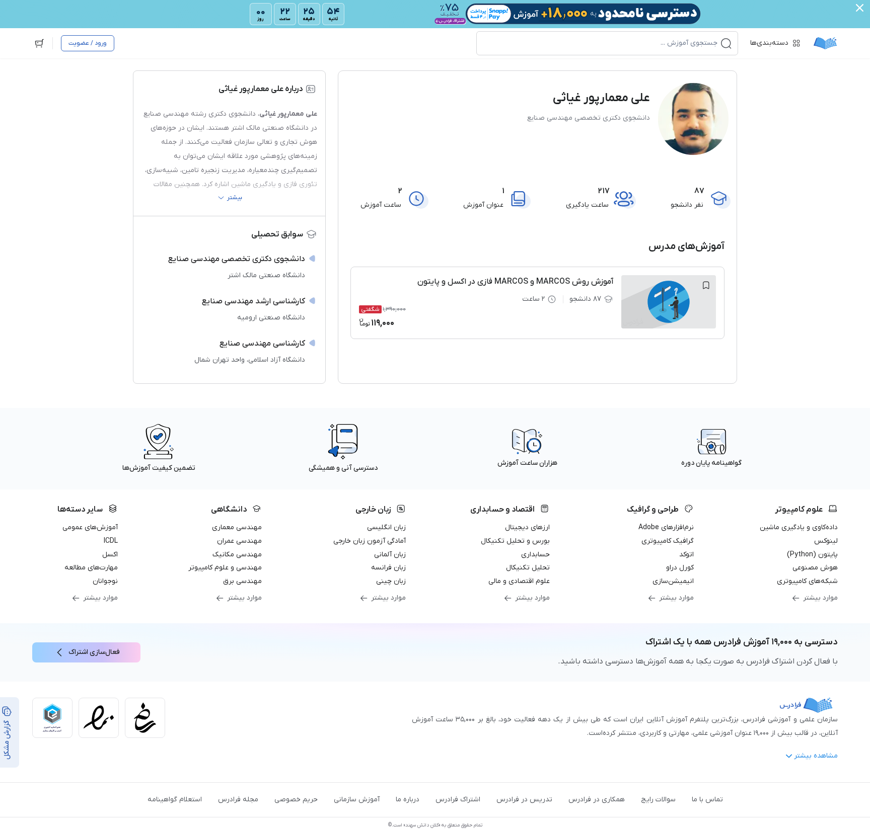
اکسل (110, 554)
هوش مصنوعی (815, 567)
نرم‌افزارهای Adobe (666, 527)
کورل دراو (680, 567)
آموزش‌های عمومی (90, 527)
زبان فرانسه (388, 567)
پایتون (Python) (812, 554)
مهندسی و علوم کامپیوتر (225, 567)
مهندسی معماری (237, 527)
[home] (825, 43)
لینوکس (826, 541)
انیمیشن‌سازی (673, 581)
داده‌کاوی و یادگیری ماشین (799, 527)
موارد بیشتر (820, 598)
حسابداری (535, 554)
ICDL (111, 541)
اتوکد (686, 554)
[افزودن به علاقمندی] (706, 285)
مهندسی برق (242, 581)
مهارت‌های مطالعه (91, 567)
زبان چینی (391, 581)
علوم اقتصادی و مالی (519, 581)
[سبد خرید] (39, 43)
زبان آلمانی (390, 554)
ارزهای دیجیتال (527, 527)
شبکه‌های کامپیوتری (807, 581)
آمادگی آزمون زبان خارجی (369, 541)
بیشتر (234, 198)
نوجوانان (105, 581)
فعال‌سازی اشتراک (94, 652)
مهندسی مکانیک (237, 554)
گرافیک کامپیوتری (667, 541)
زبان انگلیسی (386, 527)
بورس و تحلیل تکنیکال (515, 541)
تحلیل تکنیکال (528, 567)
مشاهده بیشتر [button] (816, 756)
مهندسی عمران (239, 541)
